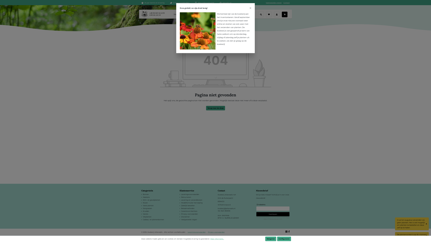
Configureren (284, 239)
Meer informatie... (217, 239)
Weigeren (271, 239)
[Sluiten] (250, 8)
